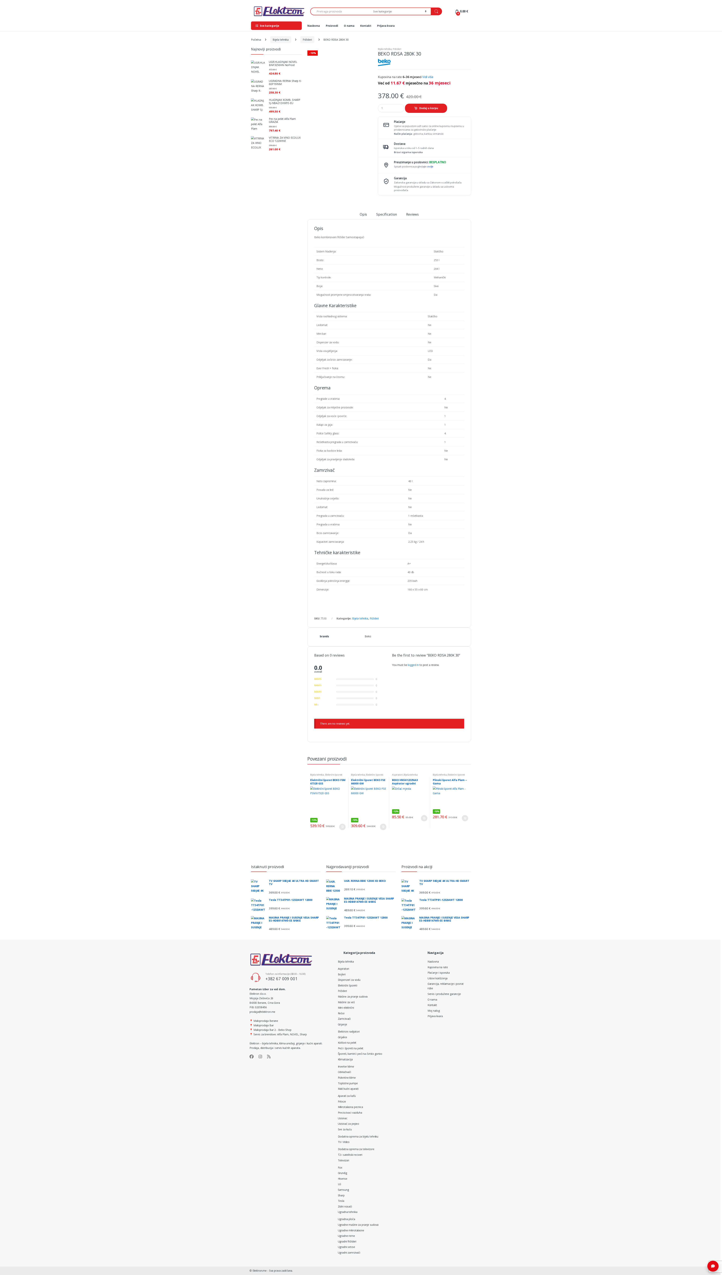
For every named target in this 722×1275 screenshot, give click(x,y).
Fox (340, 1167)
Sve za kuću (345, 1129)
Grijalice (342, 1037)
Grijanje (342, 1024)
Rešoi (341, 1013)
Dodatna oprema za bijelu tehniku (358, 1136)
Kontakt (365, 25)
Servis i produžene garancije (444, 994)
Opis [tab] (363, 215)
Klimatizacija (345, 1059)
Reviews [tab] (412, 215)
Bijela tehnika (281, 39)
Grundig (342, 1173)
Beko (368, 636)
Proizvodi (332, 25)
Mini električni (346, 1007)
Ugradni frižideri (347, 1241)
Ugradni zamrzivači (349, 1252)
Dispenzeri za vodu (349, 980)
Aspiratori (397, 774)
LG (339, 1184)
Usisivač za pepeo (348, 1123)
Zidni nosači (345, 1206)
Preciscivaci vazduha (350, 1112)
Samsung (343, 1189)
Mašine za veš (346, 1002)
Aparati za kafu (347, 1096)
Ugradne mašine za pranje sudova (358, 1224)
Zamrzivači (344, 1018)
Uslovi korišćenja (438, 978)
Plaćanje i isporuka (439, 972)
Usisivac (342, 1118)
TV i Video (344, 1142)
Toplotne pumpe (348, 1083)
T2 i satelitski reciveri (350, 1154)
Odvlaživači (344, 1072)
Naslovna (313, 25)
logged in (413, 665)
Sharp (341, 1195)
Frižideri (307, 39)
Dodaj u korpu (428, 108)
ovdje (430, 166)
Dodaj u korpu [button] (342, 827)
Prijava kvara (385, 25)
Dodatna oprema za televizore (356, 1149)
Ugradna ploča (346, 1219)
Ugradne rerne (346, 1236)
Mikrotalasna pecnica (350, 1107)
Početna (256, 39)
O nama (349, 25)
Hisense (342, 1178)
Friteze (342, 1101)
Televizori (343, 1160)
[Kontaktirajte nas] (713, 1266)
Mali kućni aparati (348, 1088)
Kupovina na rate (438, 967)
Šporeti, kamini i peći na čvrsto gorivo (360, 1053)
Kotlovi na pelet (347, 1042)
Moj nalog (434, 1010)
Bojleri (342, 974)
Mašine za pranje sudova (353, 996)
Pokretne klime (347, 1077)
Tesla (341, 1201)
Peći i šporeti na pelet (350, 1048)
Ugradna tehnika (347, 1212)
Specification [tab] (386, 215)
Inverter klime (346, 1066)
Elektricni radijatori (349, 1031)
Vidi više (427, 77)
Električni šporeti (333, 774)
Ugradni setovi (346, 1247)
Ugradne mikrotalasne (351, 1230)
